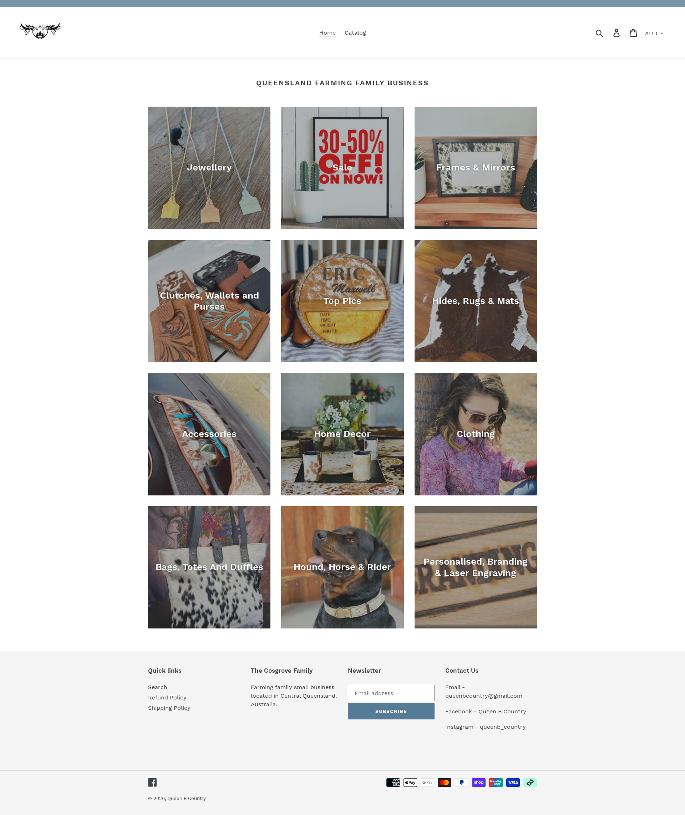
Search (157, 687)
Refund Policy (167, 697)
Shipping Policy (169, 707)
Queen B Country (186, 798)
